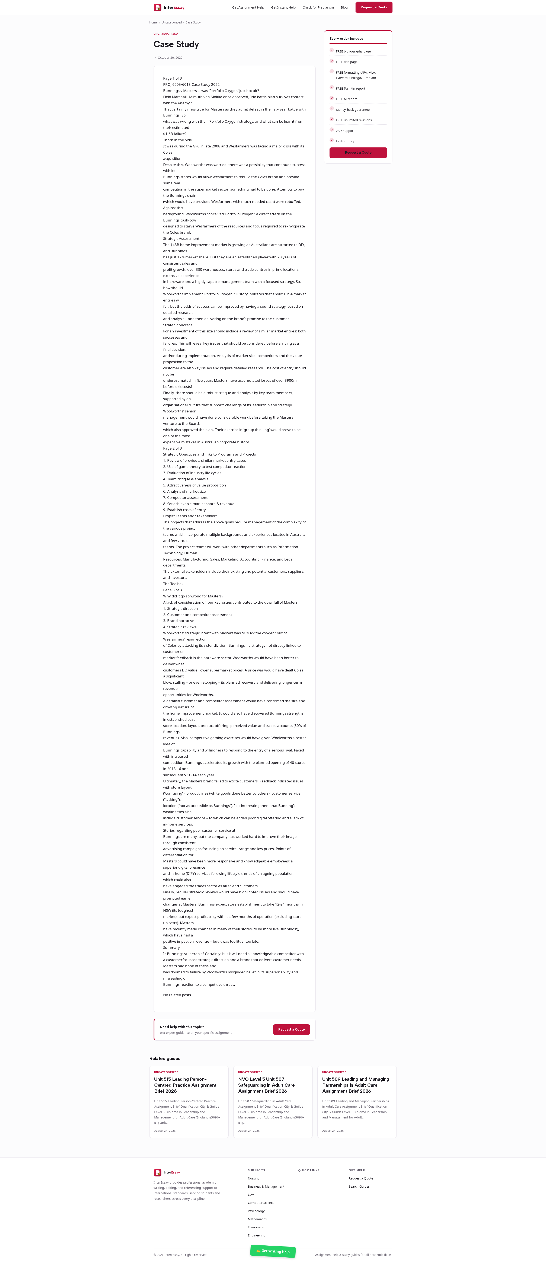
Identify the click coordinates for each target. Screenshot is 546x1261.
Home (153, 22)
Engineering (257, 1235)
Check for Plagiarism (318, 7)
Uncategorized (172, 22)
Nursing (254, 1178)
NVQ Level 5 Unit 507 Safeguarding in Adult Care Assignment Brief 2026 (266, 1085)
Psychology (256, 1211)
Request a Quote (374, 7)
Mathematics (257, 1219)
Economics (256, 1227)
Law (251, 1194)
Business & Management (266, 1186)
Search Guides (359, 1186)
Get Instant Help (283, 7)
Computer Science (261, 1202)
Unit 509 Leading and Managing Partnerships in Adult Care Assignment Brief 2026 (355, 1085)
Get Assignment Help (248, 7)
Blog (344, 7)
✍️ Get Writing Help (273, 1251)
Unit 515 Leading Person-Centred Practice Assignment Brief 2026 (185, 1085)
